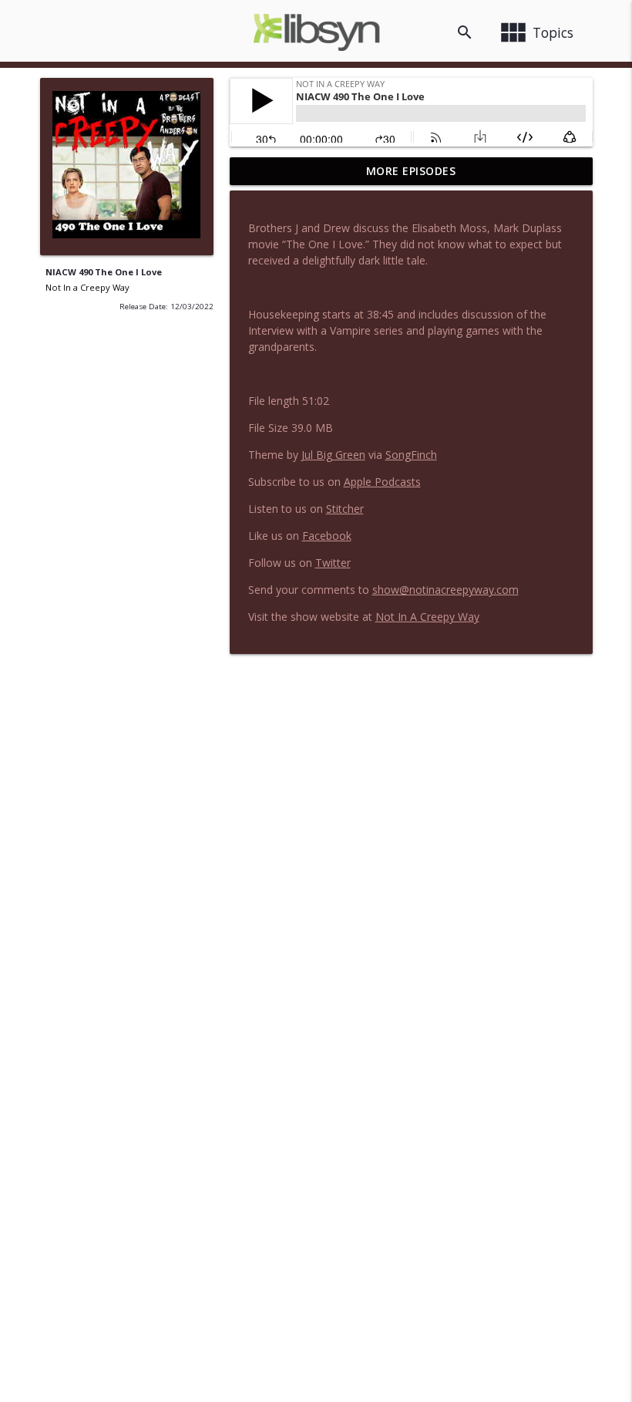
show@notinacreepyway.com (445, 589)
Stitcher (345, 508)
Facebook (326, 535)
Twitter (333, 562)
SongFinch (411, 454)
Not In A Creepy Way (427, 616)
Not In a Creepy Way (87, 287)
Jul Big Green (333, 454)
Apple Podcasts (382, 481)
